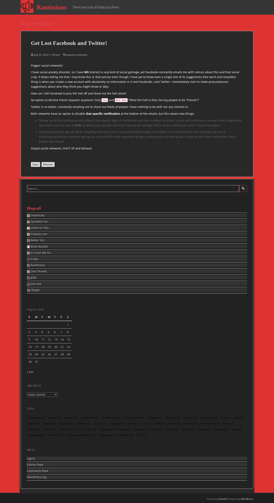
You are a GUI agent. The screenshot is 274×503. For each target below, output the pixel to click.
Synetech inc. (39, 221)
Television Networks (81, 435)
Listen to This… (40, 228)
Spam (35, 164)
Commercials (110, 417)
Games (34, 423)
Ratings (125, 429)
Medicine (191, 423)
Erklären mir (38, 234)
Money (228, 423)
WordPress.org (37, 477)
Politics (90, 429)
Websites (48, 164)
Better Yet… (38, 240)
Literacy (146, 423)
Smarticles (37, 215)
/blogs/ (35, 290)
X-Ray (34, 259)
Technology (36, 435)
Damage (154, 417)
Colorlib (222, 499)
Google (49, 423)
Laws (132, 423)
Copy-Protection (133, 417)
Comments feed (37, 471)
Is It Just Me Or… (41, 253)
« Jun (30, 372)
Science (172, 429)
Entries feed (35, 464)
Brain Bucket (39, 246)
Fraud (239, 417)
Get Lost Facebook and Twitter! (69, 43)
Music (65, 429)
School (156, 429)
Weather (126, 435)
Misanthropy (210, 423)
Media (174, 423)
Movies (50, 429)
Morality (34, 429)
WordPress (247, 499)
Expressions (208, 417)
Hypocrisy (66, 423)
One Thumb (38, 271)
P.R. (77, 429)
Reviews (141, 429)
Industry (83, 423)
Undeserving (107, 435)
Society (187, 429)
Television (56, 435)
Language (116, 423)
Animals (54, 417)
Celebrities (89, 417)
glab (33, 277)
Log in (31, 458)
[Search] (243, 188)
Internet (99, 423)
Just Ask (35, 284)
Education (172, 417)
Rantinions (52, 7)
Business (71, 417)
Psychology (108, 429)
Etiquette (190, 417)
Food (225, 417)
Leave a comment (76, 55)
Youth (141, 435)
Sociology (204, 429)
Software (221, 429)
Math (161, 423)
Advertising (36, 417)
